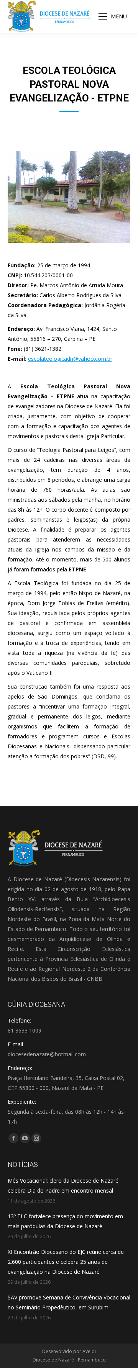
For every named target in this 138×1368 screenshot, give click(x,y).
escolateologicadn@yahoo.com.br (70, 358)
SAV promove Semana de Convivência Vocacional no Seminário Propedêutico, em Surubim (69, 1302)
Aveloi (89, 1351)
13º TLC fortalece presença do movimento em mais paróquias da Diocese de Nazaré (65, 1221)
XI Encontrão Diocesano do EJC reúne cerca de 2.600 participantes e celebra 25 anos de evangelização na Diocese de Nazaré (66, 1261)
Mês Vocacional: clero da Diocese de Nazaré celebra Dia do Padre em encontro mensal (63, 1185)
